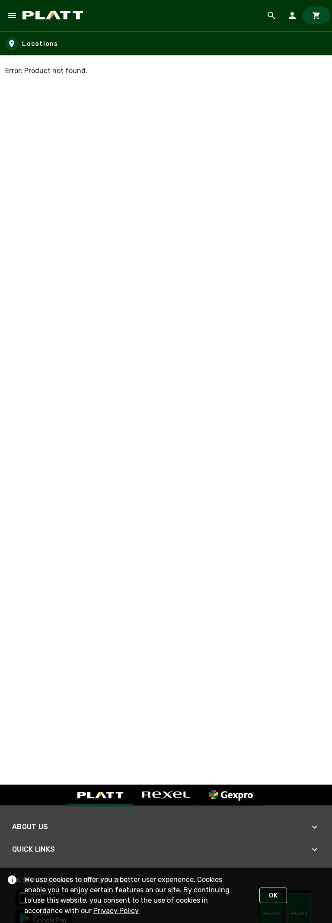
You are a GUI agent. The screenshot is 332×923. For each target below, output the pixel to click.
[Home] (54, 15)
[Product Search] (271, 15)
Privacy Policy (116, 911)
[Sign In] (292, 15)
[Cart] (316, 15)
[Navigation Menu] (12, 15)
